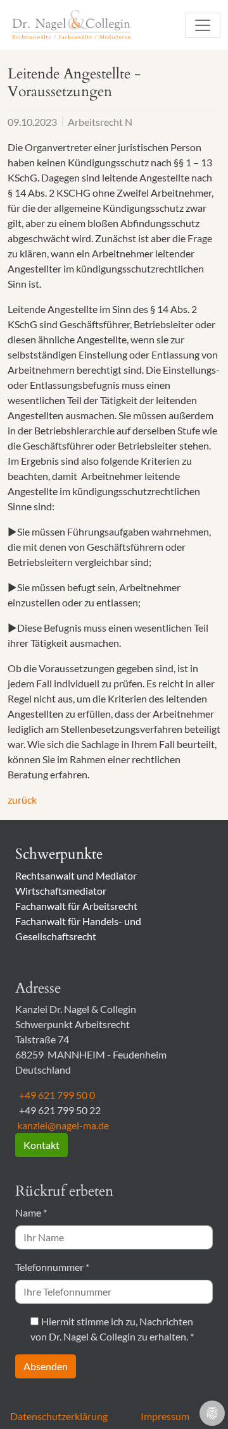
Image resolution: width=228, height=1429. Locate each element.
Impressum (165, 1416)
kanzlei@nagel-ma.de (62, 1125)
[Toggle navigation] (202, 25)
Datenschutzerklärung (59, 1416)
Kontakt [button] (41, 1145)
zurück (22, 800)
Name (31, 1212)
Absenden (45, 1366)
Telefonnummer (52, 1267)
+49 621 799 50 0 (55, 1095)
